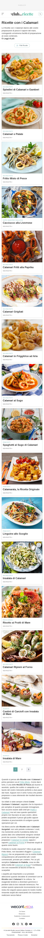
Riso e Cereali (8, 620)
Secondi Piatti (8, 87)
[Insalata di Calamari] (22, 557)
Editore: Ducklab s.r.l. (27, 930)
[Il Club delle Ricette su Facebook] (13, 924)
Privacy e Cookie (23, 935)
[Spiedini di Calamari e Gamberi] (22, 69)
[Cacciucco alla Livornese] (22, 202)
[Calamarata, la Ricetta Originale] (22, 468)
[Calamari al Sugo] (22, 380)
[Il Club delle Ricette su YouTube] (30, 924)
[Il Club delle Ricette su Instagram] (17, 924)
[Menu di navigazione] (3, 14)
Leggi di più (9, 39)
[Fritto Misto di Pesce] (22, 157)
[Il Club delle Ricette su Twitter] (22, 924)
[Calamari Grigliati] (22, 291)
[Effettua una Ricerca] (40, 14)
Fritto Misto (24, 782)
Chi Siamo (22, 911)
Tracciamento (11, 935)
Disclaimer (34, 935)
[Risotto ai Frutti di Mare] (22, 602)
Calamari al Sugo (23, 865)
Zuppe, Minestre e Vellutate (13, 220)
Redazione (22, 914)
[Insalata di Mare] (22, 737)
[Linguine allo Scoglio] (22, 513)
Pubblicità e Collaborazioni (22, 916)
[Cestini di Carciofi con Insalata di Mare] (22, 691)
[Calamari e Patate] (22, 113)
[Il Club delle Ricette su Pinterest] (26, 924)
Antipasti (6, 709)
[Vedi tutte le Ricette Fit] (39, 545)
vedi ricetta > (7, 93)
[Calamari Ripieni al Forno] (22, 646)
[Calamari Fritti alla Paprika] (22, 246)
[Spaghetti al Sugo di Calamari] (22, 424)
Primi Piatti (6, 442)
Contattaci (22, 918)
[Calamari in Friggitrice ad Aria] (22, 335)
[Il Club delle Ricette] (22, 14)
